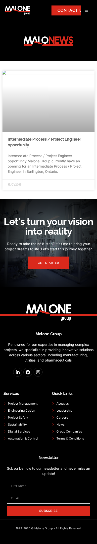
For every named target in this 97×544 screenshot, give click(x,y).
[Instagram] (38, 372)
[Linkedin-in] (17, 372)
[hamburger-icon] (86, 10)
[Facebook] (27, 372)
